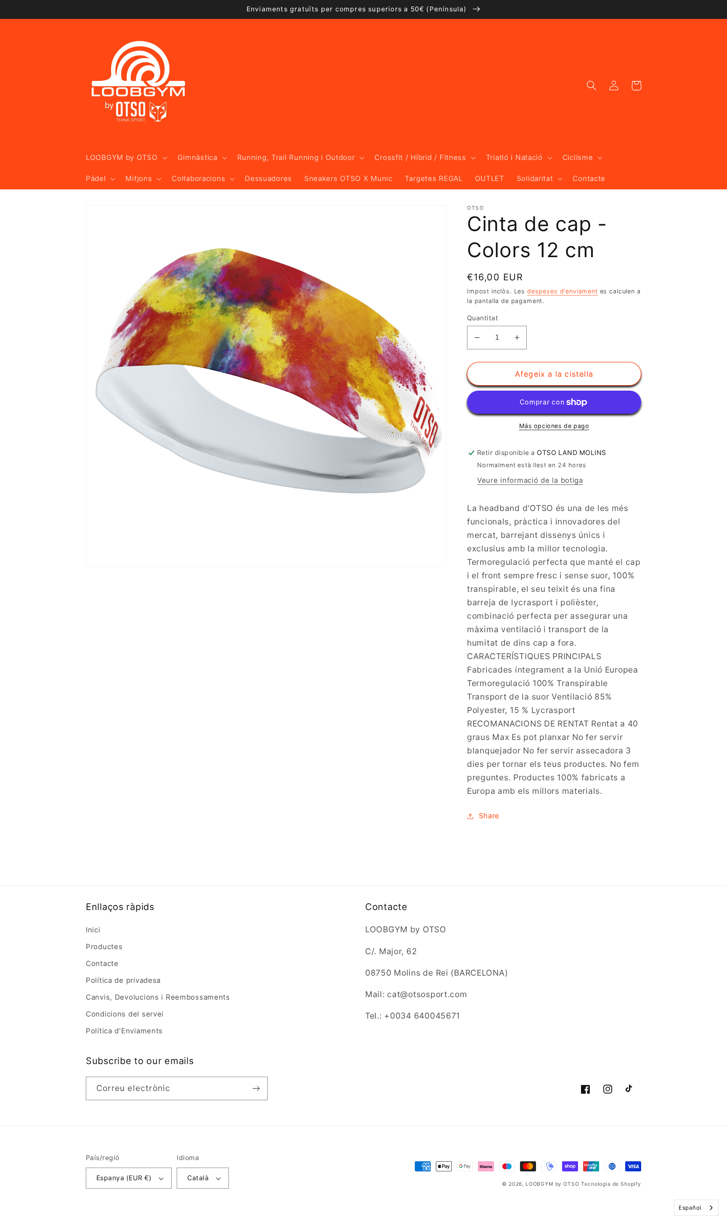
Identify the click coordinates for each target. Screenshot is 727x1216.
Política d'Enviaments (124, 1031)
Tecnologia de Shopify (611, 1184)
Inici (93, 930)
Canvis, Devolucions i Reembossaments (158, 997)
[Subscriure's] (256, 1088)
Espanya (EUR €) (123, 1178)
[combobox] (696, 1208)
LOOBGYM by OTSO (552, 1184)
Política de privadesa (123, 980)
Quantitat (482, 318)
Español (690, 1207)
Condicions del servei (125, 1014)
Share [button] (489, 816)
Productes (104, 946)
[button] (126, 157)
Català (198, 1178)
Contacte (102, 963)
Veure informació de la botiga (530, 480)
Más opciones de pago (554, 425)
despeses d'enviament (562, 291)
